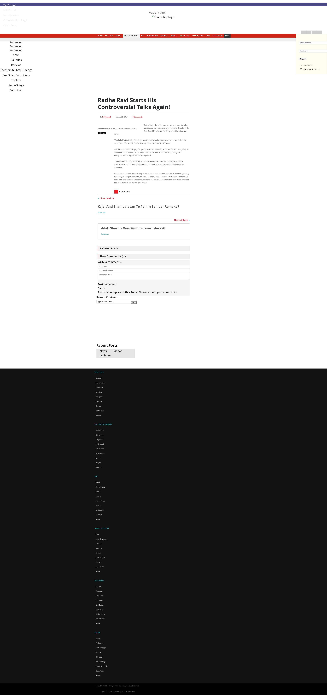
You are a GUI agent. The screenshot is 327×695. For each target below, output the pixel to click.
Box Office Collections (16, 75)
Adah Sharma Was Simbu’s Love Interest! (133, 228)
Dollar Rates (100, 614)
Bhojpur (99, 467)
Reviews (16, 65)
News (16, 55)
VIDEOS (118, 35)
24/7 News (9, 5)
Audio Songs (16, 85)
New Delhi (99, 387)
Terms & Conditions (116, 692)
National (99, 378)
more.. (98, 519)
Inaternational (101, 383)
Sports (98, 638)
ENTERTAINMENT (131, 35)
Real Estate (100, 605)
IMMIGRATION (152, 35)
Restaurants (100, 510)
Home (103, 692)
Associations (100, 501)
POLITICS (109, 35)
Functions (16, 90)
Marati (98, 458)
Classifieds (10, 25)
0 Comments (138, 117)
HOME (100, 35)
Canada (98, 544)
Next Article (182, 219)
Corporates (100, 596)
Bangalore (99, 397)
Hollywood (100, 444)
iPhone (98, 652)
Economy (99, 591)
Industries (99, 600)
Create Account (309, 69)
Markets (99, 586)
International (100, 619)
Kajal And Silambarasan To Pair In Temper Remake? (138, 206)
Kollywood (16, 50)
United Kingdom (102, 539)
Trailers (16, 80)
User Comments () (113, 256)
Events (98, 491)
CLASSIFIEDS (217, 35)
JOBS (208, 35)
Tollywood (16, 42)
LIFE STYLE (184, 35)
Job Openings (101, 662)
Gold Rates (100, 610)
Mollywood (100, 449)
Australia (99, 548)
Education (99, 657)
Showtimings (100, 487)
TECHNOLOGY (197, 35)
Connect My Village (15, 20)
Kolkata (98, 406)
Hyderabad (100, 411)
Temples (99, 515)
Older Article (106, 198)
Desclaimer (130, 692)
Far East (98, 562)
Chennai (99, 401)
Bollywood (16, 46)
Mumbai (99, 392)
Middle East (100, 567)
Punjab (98, 463)
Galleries (16, 60)
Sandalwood (100, 453)
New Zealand (100, 557)
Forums (98, 505)
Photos (98, 496)
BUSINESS (164, 35)
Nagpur (98, 415)
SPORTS (174, 35)
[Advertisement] (115, 325)
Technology (100, 643)
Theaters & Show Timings (16, 70)
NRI (142, 35)
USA (97, 534)
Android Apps (101, 648)
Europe (98, 553)
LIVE (227, 35)
